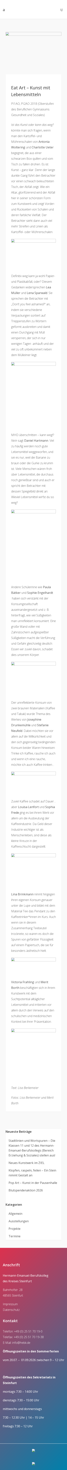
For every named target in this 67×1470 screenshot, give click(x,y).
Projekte (14, 1229)
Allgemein (15, 1214)
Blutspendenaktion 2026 (26, 1190)
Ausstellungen (19, 1221)
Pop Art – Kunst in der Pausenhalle (33, 1183)
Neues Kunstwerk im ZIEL (26, 1163)
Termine (14, 1236)
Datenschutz (11, 1310)
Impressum (10, 1304)
